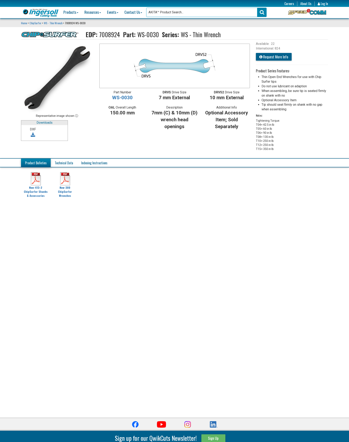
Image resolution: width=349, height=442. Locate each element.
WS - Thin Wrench (53, 23)
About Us (305, 3)
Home (24, 23)
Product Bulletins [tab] (36, 162)
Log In (324, 3)
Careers (289, 3)
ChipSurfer (35, 23)
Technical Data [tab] (64, 162)
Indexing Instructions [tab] (94, 162)
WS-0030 (122, 97)
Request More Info (275, 56)
